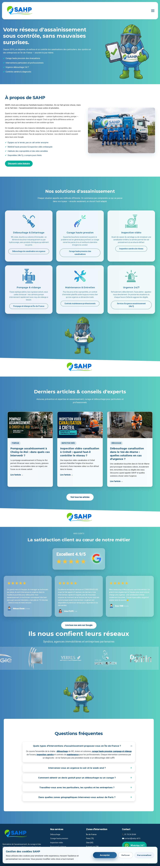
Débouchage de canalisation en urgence (28, 251)
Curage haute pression (59, 838)
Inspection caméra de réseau (131, 249)
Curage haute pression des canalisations (80, 252)
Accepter (105, 855)
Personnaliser (144, 855)
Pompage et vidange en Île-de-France (28, 306)
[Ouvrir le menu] (152, 11)
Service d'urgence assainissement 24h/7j (131, 305)
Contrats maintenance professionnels (80, 304)
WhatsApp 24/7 (137, 845)
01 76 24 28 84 (130, 834)
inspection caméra (45, 754)
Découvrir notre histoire (19, 163)
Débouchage (55, 834)
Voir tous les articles (80, 497)
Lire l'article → (16, 475)
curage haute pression (102, 751)
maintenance (73, 754)
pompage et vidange (122, 751)
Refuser (126, 855)
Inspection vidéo (56, 843)
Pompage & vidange (58, 847)
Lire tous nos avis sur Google (78, 625)
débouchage (62, 751)
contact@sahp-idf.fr (132, 838)
